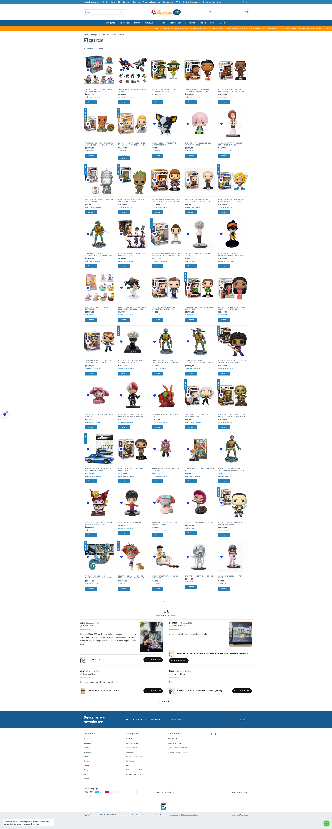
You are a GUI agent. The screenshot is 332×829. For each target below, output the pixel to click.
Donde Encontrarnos (91, 2)
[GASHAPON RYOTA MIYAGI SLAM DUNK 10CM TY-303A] (166, 556)
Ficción (162, 23)
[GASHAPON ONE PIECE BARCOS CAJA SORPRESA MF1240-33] (99, 70)
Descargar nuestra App (212, 2)
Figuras (102, 35)
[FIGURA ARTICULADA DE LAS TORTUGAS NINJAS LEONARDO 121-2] (99, 234)
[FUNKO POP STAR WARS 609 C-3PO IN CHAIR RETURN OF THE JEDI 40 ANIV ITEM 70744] (232, 395)
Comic (213, 23)
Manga (202, 23)
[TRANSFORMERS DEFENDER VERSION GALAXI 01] (132, 70)
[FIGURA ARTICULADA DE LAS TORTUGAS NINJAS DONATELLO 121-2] (199, 341)
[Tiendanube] (240, 815)
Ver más (166, 701)
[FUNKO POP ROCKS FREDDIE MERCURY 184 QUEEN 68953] (99, 180)
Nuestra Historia (108, 2)
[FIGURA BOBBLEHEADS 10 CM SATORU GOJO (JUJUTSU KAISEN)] (132, 341)
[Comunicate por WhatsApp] (326, 823)
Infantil (137, 23)
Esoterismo (190, 23)
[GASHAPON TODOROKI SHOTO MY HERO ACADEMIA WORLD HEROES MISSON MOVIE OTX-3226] (132, 395)
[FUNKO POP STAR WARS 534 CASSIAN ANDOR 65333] (132, 449)
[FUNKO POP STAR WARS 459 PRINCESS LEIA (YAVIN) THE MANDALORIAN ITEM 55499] (166, 234)
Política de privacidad (191, 2)
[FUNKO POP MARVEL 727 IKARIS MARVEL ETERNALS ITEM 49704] (166, 287)
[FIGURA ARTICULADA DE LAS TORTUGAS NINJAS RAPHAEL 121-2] (232, 449)
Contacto (136, 2)
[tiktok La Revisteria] (246, 2)
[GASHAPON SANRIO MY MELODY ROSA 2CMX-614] (99, 395)
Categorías (110, 23)
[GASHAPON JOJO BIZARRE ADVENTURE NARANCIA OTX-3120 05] (232, 234)
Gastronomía (175, 23)
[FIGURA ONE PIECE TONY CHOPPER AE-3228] (199, 449)
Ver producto (153, 660)
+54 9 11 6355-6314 (174, 743)
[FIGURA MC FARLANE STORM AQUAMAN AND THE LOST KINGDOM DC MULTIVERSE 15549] (99, 556)
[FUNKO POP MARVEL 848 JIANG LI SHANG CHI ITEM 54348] (166, 70)
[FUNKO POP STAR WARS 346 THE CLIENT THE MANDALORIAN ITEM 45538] (199, 180)
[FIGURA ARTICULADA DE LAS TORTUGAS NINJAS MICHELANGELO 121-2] (166, 341)
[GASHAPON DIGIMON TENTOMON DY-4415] (166, 395)
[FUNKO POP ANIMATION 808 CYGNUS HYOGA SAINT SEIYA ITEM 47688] (232, 180)
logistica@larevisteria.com (177, 748)
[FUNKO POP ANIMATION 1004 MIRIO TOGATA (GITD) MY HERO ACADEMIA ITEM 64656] (132, 123)
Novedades (124, 23)
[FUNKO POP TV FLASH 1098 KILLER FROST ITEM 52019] (199, 395)
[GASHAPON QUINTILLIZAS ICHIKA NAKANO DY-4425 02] (199, 123)
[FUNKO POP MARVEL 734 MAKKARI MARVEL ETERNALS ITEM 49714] (199, 70)
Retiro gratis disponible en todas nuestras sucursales (259, 28)
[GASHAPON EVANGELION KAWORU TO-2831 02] (199, 234)
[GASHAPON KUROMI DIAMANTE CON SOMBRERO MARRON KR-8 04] (99, 503)
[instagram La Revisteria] (244, 2)
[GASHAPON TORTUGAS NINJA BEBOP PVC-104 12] (166, 449)
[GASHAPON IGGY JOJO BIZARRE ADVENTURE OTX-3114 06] (166, 123)
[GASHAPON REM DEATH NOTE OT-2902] (199, 556)
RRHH (178, 2)
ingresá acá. (174, 815)
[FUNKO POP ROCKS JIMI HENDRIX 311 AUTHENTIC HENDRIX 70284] (232, 341)
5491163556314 (173, 739)
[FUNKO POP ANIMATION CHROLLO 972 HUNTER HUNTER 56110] (232, 503)
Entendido (35, 824)
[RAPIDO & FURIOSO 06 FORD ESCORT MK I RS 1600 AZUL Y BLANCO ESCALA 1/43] (99, 449)
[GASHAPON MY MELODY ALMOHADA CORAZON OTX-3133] (166, 503)
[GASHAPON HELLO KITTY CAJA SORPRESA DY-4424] (99, 287)
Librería (223, 23)
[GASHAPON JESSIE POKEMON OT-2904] (199, 503)
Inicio (86, 35)
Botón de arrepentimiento (189, 815)
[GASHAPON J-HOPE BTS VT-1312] (132, 503)
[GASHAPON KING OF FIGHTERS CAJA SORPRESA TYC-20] (132, 234)
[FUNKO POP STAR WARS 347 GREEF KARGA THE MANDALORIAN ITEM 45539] (232, 70)
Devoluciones (168, 2)
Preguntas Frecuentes (151, 2)
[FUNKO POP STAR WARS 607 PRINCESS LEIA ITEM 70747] (199, 287)
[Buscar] (121, 12)
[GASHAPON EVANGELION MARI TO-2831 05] (232, 556)
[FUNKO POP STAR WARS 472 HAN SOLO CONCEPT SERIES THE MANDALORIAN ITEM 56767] (166, 180)
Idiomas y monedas (239, 792)
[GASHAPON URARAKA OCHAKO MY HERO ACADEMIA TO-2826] (232, 123)
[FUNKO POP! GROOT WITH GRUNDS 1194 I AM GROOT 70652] (132, 180)
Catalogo (93, 35)
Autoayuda (149, 23)
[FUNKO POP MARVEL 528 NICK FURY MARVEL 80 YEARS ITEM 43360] (99, 341)
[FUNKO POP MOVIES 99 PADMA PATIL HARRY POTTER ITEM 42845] (232, 287)
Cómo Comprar (124, 2)
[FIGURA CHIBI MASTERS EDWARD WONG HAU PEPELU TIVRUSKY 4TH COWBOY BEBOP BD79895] (132, 556)
